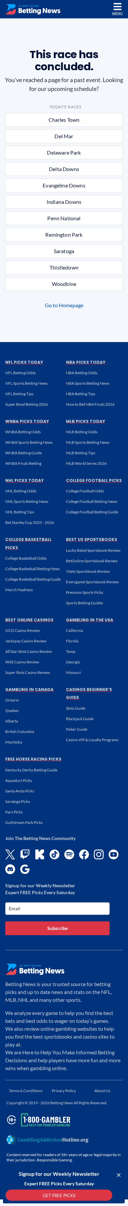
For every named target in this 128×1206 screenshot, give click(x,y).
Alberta (11, 721)
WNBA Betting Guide (23, 452)
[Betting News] (32, 9)
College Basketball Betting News (32, 568)
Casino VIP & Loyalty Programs (92, 739)
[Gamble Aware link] (37, 1119)
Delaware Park (64, 152)
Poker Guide (76, 729)
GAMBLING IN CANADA (29, 689)
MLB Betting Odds (81, 431)
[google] (25, 869)
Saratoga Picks (17, 801)
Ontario (12, 700)
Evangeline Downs (64, 185)
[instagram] (99, 854)
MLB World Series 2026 (86, 463)
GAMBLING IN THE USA (89, 620)
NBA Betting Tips (80, 393)
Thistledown (64, 267)
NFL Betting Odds (20, 372)
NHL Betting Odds (20, 490)
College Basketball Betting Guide (33, 579)
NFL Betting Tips (19, 393)
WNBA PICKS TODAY (27, 421)
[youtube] (113, 854)
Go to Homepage (64, 305)
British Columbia (19, 731)
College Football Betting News (91, 501)
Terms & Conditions (25, 1090)
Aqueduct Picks (18, 780)
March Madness (19, 589)
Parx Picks (14, 811)
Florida (72, 640)
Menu (117, 13)
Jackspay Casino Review (25, 640)
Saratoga (64, 251)
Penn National (63, 218)
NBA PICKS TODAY (85, 362)
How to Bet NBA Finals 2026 (90, 404)
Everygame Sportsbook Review (92, 581)
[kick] (40, 854)
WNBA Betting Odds (23, 431)
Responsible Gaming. (55, 1159)
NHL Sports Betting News (26, 501)
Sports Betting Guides (84, 602)
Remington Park (63, 234)
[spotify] (69, 854)
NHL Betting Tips (19, 511)
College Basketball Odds (26, 558)
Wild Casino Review (22, 661)
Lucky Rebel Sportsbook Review (93, 550)
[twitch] (25, 854)
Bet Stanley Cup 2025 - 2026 (29, 522)
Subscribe (57, 928)
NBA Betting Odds (81, 372)
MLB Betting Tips (80, 452)
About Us (102, 1090)
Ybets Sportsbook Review (88, 571)
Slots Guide (75, 708)
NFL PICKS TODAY (24, 362)
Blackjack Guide (80, 718)
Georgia (73, 661)
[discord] (10, 869)
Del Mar (63, 136)
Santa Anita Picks (19, 790)
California (74, 630)
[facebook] (84, 854)
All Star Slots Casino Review (28, 651)
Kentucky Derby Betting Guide (31, 769)
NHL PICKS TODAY (24, 480)
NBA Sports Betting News (87, 383)
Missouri (73, 672)
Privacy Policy (64, 1090)
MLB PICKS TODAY (85, 421)
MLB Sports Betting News (87, 442)
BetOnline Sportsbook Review (91, 560)
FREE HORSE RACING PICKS (33, 759)
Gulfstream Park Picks (24, 822)
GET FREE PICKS (59, 1195)
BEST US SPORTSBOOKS (91, 539)
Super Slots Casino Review (27, 672)
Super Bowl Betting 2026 (26, 404)
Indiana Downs (64, 202)
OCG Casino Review (22, 630)
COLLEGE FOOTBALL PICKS (94, 480)
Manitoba (13, 742)
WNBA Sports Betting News (29, 442)
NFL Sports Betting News (26, 383)
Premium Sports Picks (84, 592)
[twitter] (10, 854)
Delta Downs (64, 169)
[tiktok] (54, 854)
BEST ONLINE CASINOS (29, 620)
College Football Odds (85, 490)
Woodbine (64, 284)
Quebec (12, 710)
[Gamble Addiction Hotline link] (48, 1139)
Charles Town (64, 120)
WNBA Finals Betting (23, 463)
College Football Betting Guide (92, 511)
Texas (70, 651)
